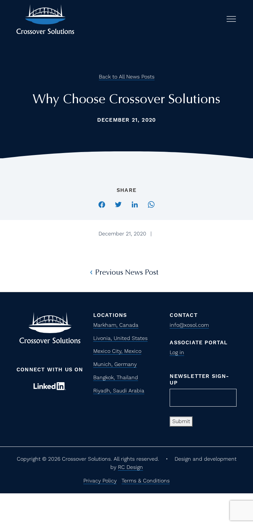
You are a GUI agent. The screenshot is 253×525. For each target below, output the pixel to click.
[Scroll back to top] (227, 478)
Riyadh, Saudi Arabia (118, 390)
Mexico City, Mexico (117, 351)
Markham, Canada (115, 325)
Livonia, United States (120, 338)
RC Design (130, 467)
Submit (181, 421)
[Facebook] (101, 203)
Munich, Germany (115, 364)
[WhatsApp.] (151, 203)
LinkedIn (49, 386)
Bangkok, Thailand (115, 377)
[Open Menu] (231, 19)
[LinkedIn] (134, 203)
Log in (177, 352)
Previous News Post (126, 272)
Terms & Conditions (146, 481)
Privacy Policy (100, 481)
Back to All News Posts (127, 77)
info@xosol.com (189, 325)
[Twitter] (118, 203)
